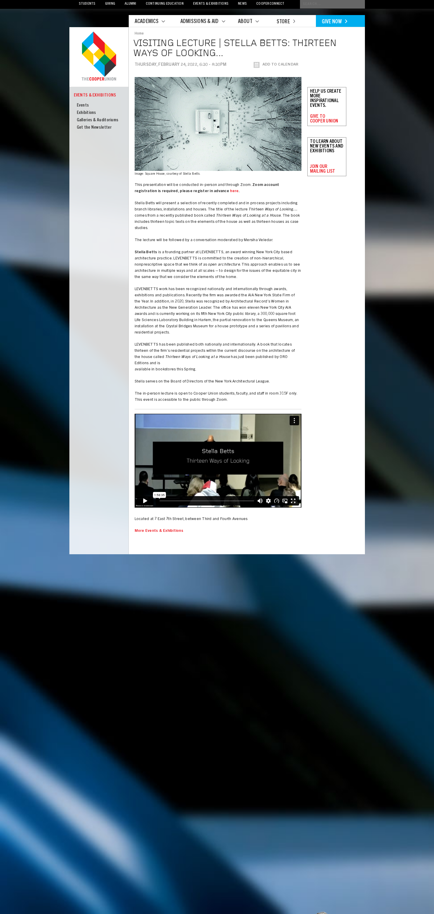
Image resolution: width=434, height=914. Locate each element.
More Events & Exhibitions (159, 531)
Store (283, 22)
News (242, 4)
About (245, 21)
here (234, 191)
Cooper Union (98, 56)
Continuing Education (165, 4)
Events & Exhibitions (211, 4)
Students (87, 4)
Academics (147, 21)
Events (83, 105)
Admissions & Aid (199, 21)
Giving (110, 4)
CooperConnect (270, 4)
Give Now (332, 22)
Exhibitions (86, 113)
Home (139, 33)
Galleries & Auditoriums (98, 120)
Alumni (130, 4)
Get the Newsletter (94, 127)
